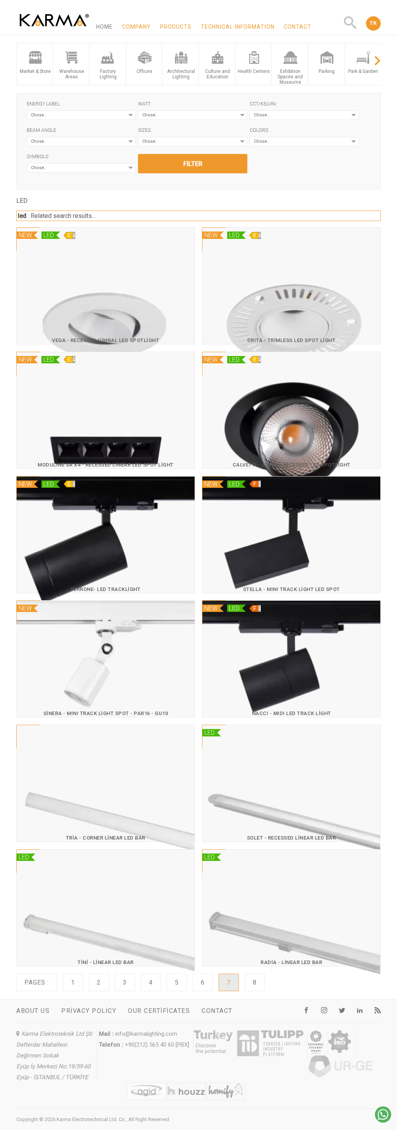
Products (176, 27)
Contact (297, 27)
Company (136, 27)
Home (104, 27)
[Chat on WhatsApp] (383, 1120)
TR (373, 23)
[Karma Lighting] (54, 31)
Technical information (237, 27)
